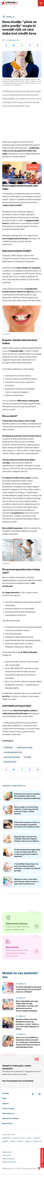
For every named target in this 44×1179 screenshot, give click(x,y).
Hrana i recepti (8, 1108)
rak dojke (27, 757)
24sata (12, 1141)
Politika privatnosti (9, 1162)
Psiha (4, 1098)
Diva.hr (29, 1138)
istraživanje (8, 747)
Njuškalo (5, 1141)
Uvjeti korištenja (8, 1159)
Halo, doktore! (8, 1113)
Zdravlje (5, 1093)
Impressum (6, 1155)
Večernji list (6, 1138)
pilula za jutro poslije (24, 747)
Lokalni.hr (36, 1138)
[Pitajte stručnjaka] (42, 1158)
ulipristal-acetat (10, 762)
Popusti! (20, 1141)
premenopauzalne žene (13, 752)
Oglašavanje (7, 1152)
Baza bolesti (7, 1123)
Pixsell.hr (28, 1141)
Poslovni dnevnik (19, 1138)
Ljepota (5, 1103)
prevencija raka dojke (12, 757)
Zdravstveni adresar (10, 1118)
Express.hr (38, 1141)
